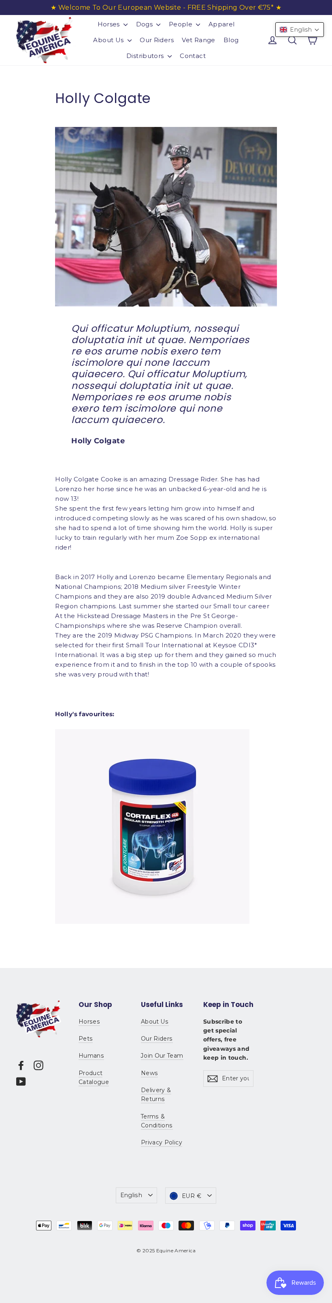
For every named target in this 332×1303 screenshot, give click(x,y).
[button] (299, 29)
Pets (86, 1038)
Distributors (146, 56)
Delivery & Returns (156, 1094)
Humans (91, 1055)
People (181, 24)
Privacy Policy (161, 1142)
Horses (110, 24)
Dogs (145, 24)
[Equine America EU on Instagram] (38, 1065)
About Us (109, 40)
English (131, 1195)
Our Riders (157, 40)
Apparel (222, 24)
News (149, 1073)
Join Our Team (162, 1055)
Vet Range (198, 40)
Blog (231, 40)
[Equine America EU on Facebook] (21, 1065)
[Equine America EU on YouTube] (21, 1081)
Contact (193, 56)
